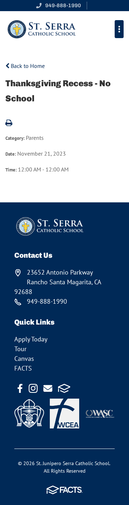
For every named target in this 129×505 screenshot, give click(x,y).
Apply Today (30, 339)
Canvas (24, 358)
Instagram (33, 388)
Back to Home (27, 65)
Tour (20, 349)
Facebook (20, 388)
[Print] (8, 123)
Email (47, 388)
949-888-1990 (63, 5)
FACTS (23, 368)
